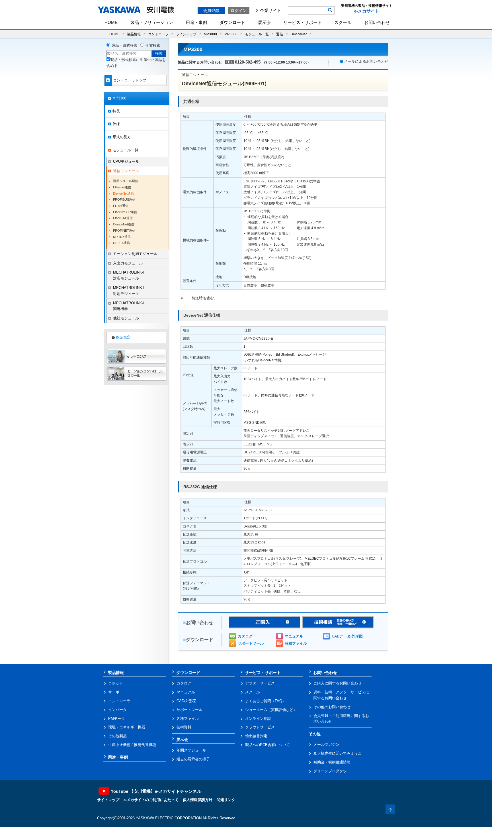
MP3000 (210, 34)
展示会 (264, 22)
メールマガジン (326, 744)
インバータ (117, 710)
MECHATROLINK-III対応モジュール (130, 275)
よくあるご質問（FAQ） (265, 701)
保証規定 (123, 337)
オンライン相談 (258, 718)
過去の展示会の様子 (193, 759)
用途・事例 (196, 22)
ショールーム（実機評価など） (271, 710)
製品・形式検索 (125, 45)
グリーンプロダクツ (330, 771)
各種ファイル (296, 643)
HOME (111, 22)
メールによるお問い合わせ (366, 61)
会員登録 (211, 10)
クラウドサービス (260, 727)
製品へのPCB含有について (267, 745)
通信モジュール (126, 171)
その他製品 (117, 736)
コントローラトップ (129, 80)
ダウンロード (232, 22)
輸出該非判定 (256, 736)
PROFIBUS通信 (124, 199)
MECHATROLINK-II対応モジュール (129, 291)
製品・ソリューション (151, 22)
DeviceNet (298, 34)
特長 (116, 111)
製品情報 (134, 34)
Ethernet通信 (122, 187)
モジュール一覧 (257, 34)
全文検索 (152, 45)
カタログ (245, 636)
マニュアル (294, 636)
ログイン (239, 10)
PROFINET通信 (124, 230)
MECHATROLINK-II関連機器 (129, 306)
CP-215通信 (121, 243)
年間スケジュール (191, 750)
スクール (342, 22)
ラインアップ (186, 34)
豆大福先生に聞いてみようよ (337, 753)
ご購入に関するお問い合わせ (337, 683)
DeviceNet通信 (123, 193)
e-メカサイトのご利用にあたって (151, 800)
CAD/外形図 (186, 701)
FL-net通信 (120, 205)
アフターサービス (260, 683)
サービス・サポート (302, 22)
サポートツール (251, 643)
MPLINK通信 (122, 237)
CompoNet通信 (123, 224)
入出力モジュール (128, 263)
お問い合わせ (377, 22)
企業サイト (270, 10)
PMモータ (116, 718)
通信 (279, 34)
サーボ (113, 692)
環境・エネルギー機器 (126, 727)
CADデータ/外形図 (347, 636)
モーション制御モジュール (135, 254)
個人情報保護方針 (197, 800)
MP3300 (230, 34)
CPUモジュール (126, 161)
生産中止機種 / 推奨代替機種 (132, 745)
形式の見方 (121, 137)
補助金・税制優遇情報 (331, 762)
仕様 (116, 124)
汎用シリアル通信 (125, 181)
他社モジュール (126, 318)
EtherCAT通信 (123, 218)
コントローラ (158, 34)
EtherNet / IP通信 (125, 212)
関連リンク (226, 800)
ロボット (115, 683)
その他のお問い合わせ (331, 707)
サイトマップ (108, 800)
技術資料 (184, 727)
